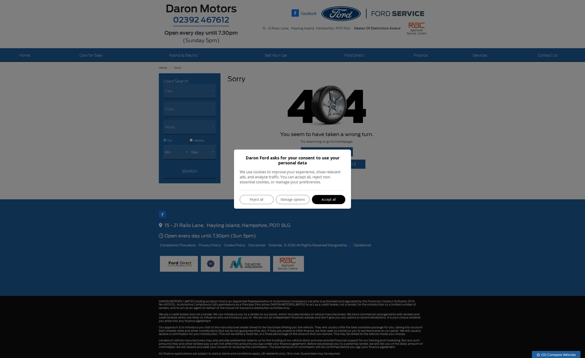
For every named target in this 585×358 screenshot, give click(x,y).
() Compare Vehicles (558, 354)
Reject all (256, 199)
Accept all (329, 199)
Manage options (293, 199)
